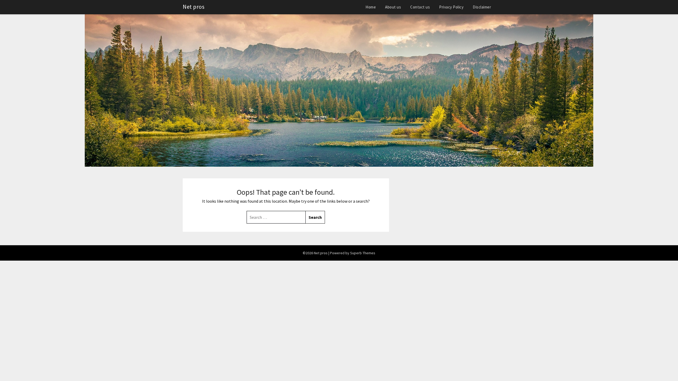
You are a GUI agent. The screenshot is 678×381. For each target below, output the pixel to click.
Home (370, 7)
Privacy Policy (451, 7)
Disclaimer (482, 7)
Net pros (193, 6)
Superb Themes (362, 253)
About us (393, 7)
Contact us (420, 7)
